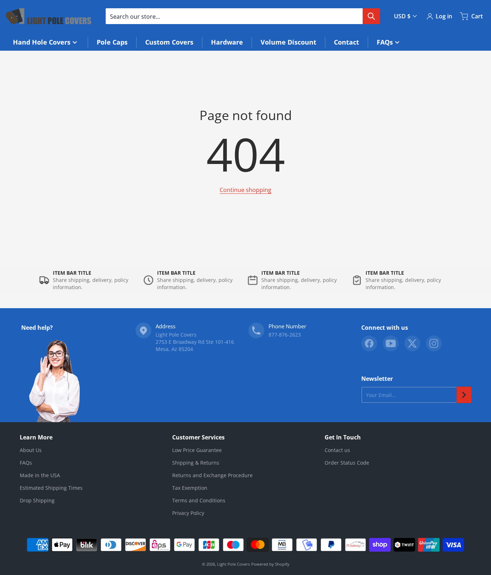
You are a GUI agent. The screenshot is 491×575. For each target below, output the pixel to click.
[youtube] (391, 343)
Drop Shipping (37, 500)
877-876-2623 (285, 334)
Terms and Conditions (198, 500)
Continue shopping (245, 190)
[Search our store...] (371, 16)
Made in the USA (40, 475)
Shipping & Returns (195, 462)
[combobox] (243, 16)
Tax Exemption (189, 487)
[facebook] (369, 343)
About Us (31, 450)
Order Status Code (347, 462)
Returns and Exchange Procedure (212, 475)
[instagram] (434, 343)
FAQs (26, 462)
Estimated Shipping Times (51, 487)
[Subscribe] (464, 395)
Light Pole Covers (233, 564)
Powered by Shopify (270, 564)
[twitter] (412, 343)
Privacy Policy (188, 513)
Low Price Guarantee (197, 450)
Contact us (337, 450)
